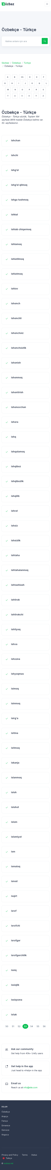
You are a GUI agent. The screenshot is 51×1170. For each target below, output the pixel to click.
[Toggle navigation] (47, 4)
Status (34, 1155)
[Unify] (8, 4)
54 (31, 1026)
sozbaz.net (8, 1163)
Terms (25, 1155)
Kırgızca (5, 1134)
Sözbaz (5, 63)
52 (19, 1026)
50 (6, 1026)
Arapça (5, 1116)
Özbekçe (16, 63)
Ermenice (6, 1125)
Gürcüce (5, 1130)
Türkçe (27, 63)
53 (25, 1026)
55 (38, 1026)
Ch (22, 77)
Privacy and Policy (10, 1155)
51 (13, 1026)
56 (44, 1026)
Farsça (5, 1121)
